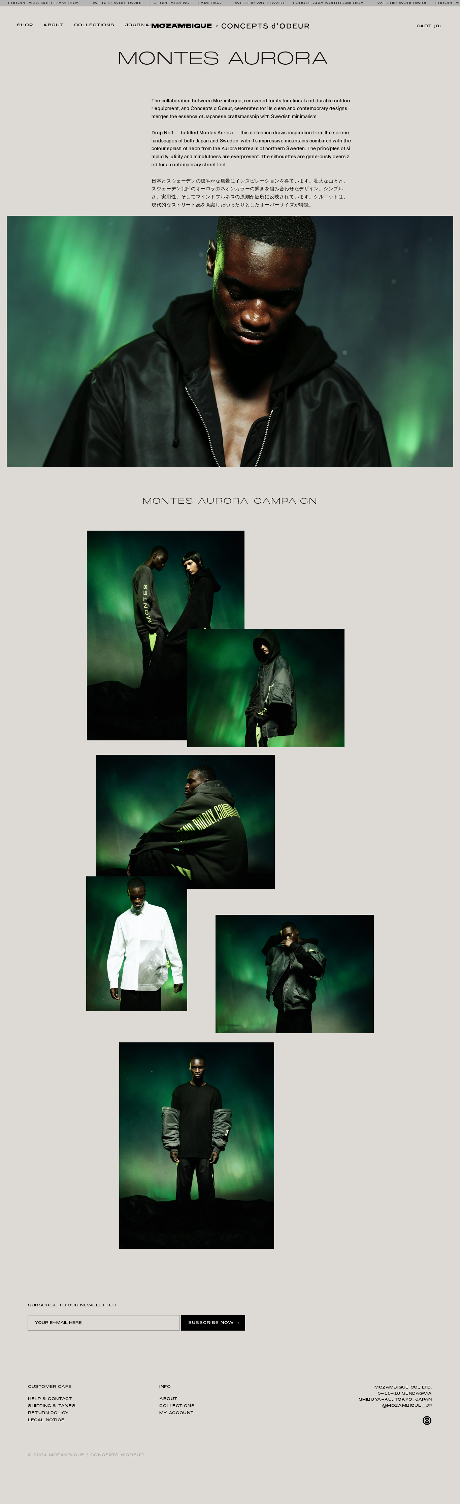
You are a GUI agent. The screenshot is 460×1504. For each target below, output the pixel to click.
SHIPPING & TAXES (52, 1406)
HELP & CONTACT (50, 1399)
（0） (430, 26)
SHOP (25, 25)
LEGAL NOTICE (46, 1420)
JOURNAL (139, 25)
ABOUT (53, 25)
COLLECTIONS (94, 25)
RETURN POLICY (48, 1413)
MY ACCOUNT (176, 1413)
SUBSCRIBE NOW (211, 1323)
